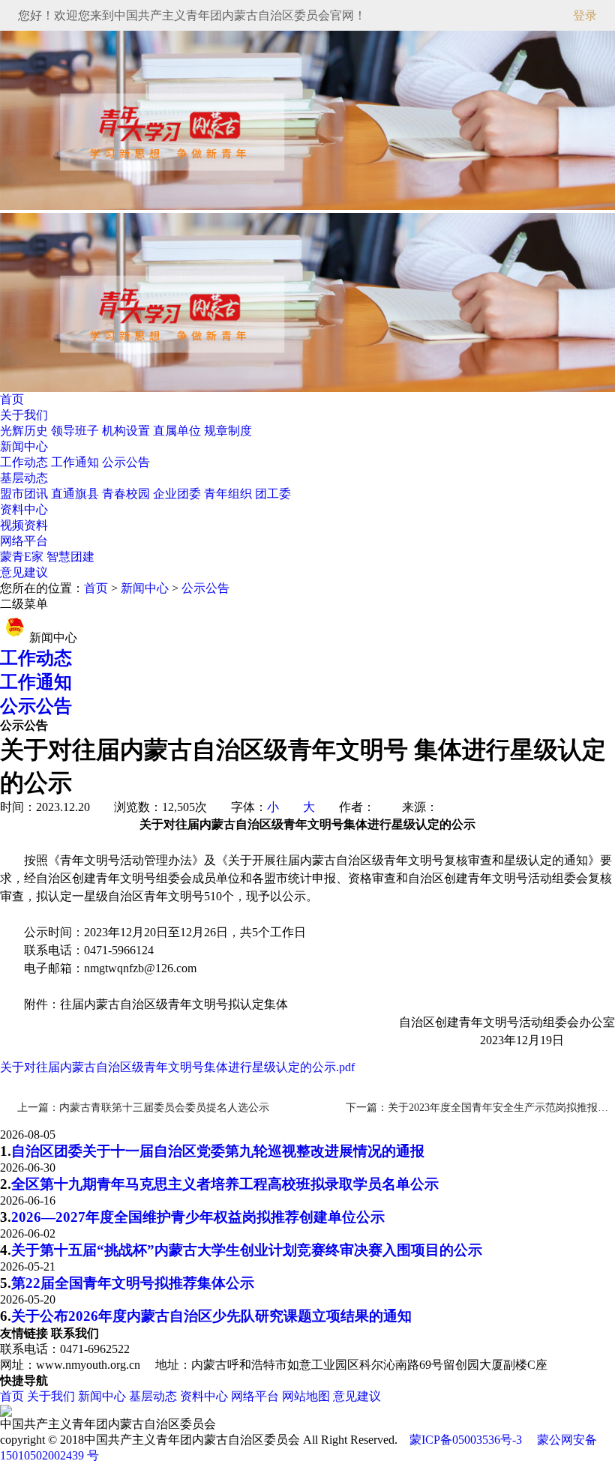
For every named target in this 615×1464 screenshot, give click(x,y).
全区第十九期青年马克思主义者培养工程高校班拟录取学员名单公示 (225, 1184)
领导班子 (76, 430)
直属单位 (178, 430)
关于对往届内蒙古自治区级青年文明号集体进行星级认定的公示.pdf (177, 1067)
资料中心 (24, 509)
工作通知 (76, 462)
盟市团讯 (25, 493)
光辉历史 (25, 430)
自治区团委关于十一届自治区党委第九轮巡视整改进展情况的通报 (217, 1151)
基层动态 (24, 478)
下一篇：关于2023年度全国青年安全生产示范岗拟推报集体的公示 (480, 1107)
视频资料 (24, 525)
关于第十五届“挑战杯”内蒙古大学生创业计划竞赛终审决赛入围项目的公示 (246, 1250)
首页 (12, 399)
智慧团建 (70, 556)
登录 (585, 15)
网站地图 (306, 1396)
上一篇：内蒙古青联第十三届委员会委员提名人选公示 (143, 1107)
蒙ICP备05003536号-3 (466, 1439)
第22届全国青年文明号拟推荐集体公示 (132, 1283)
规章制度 (228, 430)
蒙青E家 (22, 556)
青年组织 (229, 493)
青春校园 (127, 493)
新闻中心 (24, 446)
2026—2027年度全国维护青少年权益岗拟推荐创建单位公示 (198, 1217)
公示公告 (126, 462)
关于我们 (24, 415)
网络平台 (24, 540)
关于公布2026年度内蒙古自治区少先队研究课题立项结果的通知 (211, 1316)
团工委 (273, 493)
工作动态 (25, 462)
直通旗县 (76, 493)
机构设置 (127, 430)
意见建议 (24, 572)
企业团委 (178, 493)
